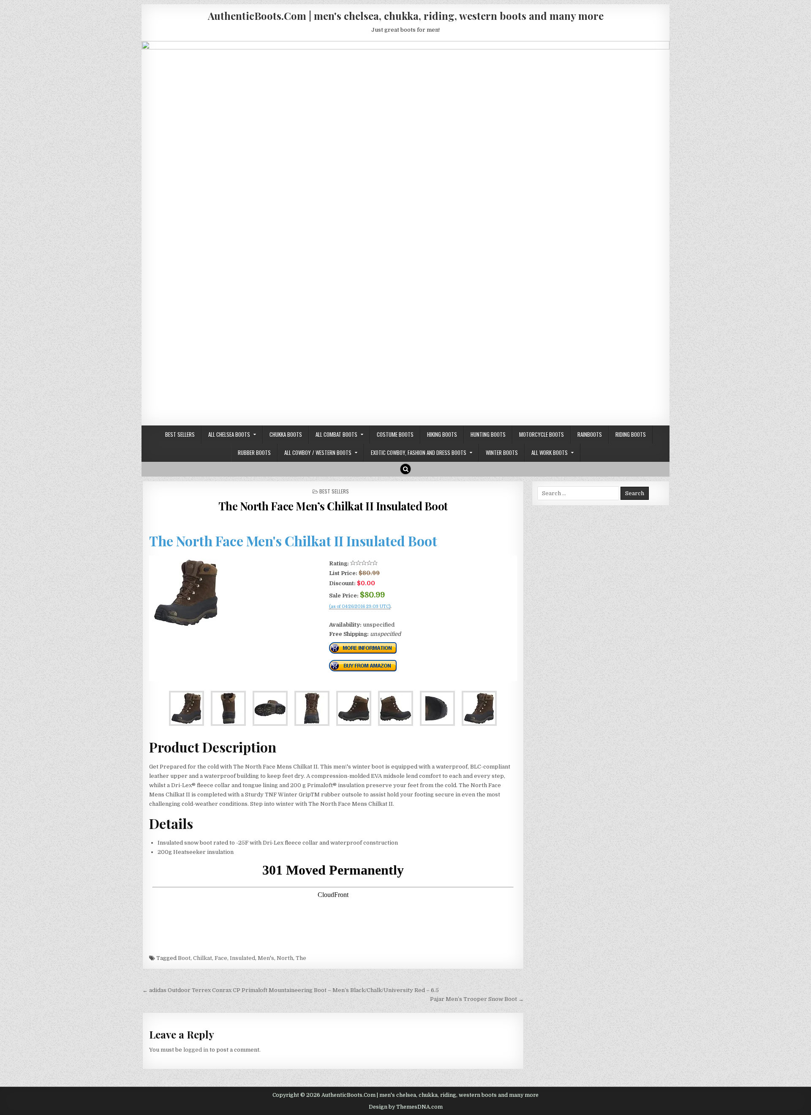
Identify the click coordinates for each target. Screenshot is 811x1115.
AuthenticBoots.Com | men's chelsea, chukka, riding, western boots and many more (406, 15)
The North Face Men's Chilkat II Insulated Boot (293, 541)
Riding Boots (630, 434)
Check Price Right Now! (357, 615)
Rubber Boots (254, 452)
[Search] (405, 469)
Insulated (242, 958)
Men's (266, 958)
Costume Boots (395, 434)
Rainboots (589, 434)
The (301, 958)
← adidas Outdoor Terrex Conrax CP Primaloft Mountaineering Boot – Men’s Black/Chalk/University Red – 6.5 (290, 990)
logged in (195, 1050)
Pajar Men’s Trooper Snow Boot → (477, 999)
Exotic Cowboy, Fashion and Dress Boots (418, 452)
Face (221, 958)
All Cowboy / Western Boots (317, 452)
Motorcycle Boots (541, 434)
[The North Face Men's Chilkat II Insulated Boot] (185, 625)
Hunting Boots (488, 434)
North (285, 958)
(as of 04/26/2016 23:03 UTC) (359, 606)
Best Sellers (180, 434)
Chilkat (202, 958)
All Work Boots (549, 452)
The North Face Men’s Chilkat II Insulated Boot (333, 506)
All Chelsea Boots (229, 434)
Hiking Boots (442, 434)
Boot (184, 958)
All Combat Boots (336, 434)
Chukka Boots (285, 434)
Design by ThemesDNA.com (406, 1107)
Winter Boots (502, 452)
